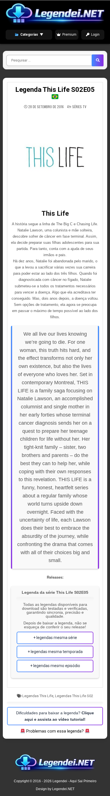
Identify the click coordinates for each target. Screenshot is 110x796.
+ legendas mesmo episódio (55, 665)
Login (95, 35)
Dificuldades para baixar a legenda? (55, 716)
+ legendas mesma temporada (55, 651)
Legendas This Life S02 (74, 696)
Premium (69, 35)
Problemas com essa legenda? (55, 731)
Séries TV (79, 106)
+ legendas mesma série (55, 637)
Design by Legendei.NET (55, 789)
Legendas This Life (37, 696)
